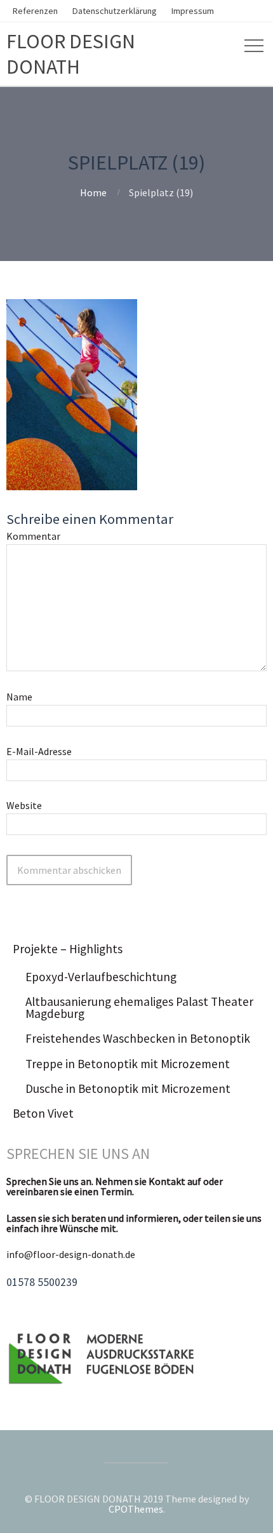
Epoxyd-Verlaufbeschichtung (100, 976)
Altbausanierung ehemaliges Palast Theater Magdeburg (139, 1007)
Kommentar (33, 536)
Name (19, 696)
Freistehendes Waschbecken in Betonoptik (137, 1038)
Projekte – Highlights (68, 948)
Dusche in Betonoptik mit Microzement (127, 1088)
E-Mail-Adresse (39, 751)
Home (93, 192)
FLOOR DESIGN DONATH (70, 54)
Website (24, 805)
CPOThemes (136, 1509)
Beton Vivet (43, 1113)
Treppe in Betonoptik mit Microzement (127, 1063)
